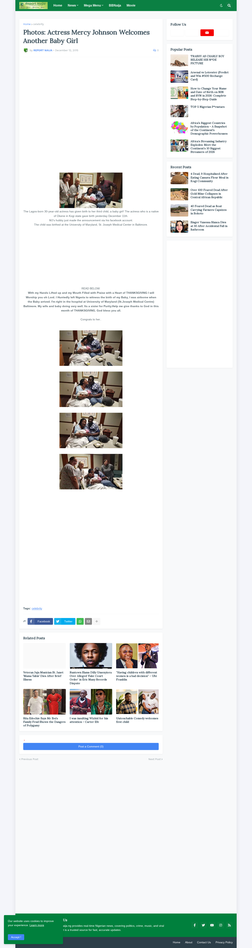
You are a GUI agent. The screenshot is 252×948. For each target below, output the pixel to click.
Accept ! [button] (16, 937)
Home (27, 24)
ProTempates (65, 942)
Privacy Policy (224, 942)
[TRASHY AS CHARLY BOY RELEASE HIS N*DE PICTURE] (179, 60)
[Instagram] (222, 32)
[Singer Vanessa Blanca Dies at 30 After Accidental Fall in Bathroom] (179, 226)
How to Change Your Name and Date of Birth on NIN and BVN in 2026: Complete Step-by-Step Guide (209, 94)
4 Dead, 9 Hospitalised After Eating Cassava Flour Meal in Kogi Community (209, 177)
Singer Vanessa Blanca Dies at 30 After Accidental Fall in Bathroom (209, 225)
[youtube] (207, 32)
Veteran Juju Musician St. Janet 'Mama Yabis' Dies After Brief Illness (43, 676)
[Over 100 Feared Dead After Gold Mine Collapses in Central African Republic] (179, 194)
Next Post (154, 759)
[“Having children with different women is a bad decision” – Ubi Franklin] (137, 656)
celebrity (38, 24)
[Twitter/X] (192, 32)
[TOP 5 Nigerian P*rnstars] (179, 111)
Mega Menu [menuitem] (92, 5)
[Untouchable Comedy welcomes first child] (137, 702)
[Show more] (96, 621)
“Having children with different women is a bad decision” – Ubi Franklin (136, 676)
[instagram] (220, 925)
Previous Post (29, 759)
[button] (221, 5)
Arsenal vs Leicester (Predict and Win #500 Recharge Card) (210, 76)
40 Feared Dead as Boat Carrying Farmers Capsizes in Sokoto (209, 209)
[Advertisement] (91, 115)
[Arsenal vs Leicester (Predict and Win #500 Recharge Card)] (179, 77)
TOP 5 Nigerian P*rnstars (208, 107)
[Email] (88, 621)
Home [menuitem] (57, 5)
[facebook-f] (194, 925)
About (188, 942)
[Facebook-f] (177, 32)
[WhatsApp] (80, 621)
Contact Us (204, 942)
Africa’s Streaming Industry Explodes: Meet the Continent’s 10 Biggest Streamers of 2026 (208, 146)
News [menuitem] (72, 5)
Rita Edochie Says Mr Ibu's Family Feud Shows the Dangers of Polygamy (44, 722)
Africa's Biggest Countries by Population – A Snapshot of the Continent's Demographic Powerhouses (209, 128)
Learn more (37, 925)
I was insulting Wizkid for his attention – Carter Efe (89, 720)
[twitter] (203, 925)
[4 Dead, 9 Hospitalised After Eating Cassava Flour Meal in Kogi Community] (179, 178)
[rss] (229, 925)
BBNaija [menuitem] (115, 5)
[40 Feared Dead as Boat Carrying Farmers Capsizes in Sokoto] (179, 210)
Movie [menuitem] (131, 5)
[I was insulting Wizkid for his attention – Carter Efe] (91, 702)
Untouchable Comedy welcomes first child (137, 720)
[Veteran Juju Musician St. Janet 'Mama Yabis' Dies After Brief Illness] (44, 656)
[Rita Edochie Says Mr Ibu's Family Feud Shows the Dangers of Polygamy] (44, 702)
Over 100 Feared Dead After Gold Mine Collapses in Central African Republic (209, 193)
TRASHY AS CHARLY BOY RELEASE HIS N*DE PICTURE (207, 59)
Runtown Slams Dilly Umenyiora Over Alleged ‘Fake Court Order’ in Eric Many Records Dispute (91, 678)
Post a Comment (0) (91, 746)
